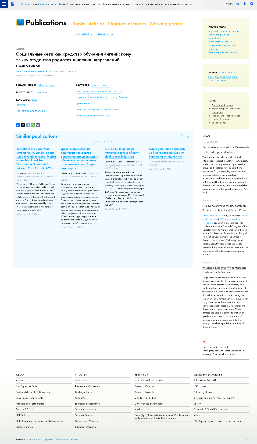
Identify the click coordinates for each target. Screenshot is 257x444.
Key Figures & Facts (26, 386)
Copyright (48, 439)
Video (197, 415)
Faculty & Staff (24, 409)
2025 (233, 72)
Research (141, 374)
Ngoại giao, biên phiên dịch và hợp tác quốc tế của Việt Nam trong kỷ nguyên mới (167, 152)
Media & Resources (208, 374)
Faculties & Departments (29, 397)
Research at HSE (105, 33)
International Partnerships (30, 403)
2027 (221, 72)
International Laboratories (148, 380)
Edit (247, 439)
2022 (223, 76)
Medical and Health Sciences (226, 115)
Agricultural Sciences (222, 105)
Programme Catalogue (87, 386)
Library (197, 403)
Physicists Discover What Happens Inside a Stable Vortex (224, 269)
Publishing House (203, 392)
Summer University (85, 409)
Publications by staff (205, 380)
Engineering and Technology (226, 108)
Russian (34, 100)
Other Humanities (46, 85)
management (215, 45)
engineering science (218, 34)
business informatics (218, 31)
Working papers (166, 24)
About (21, 374)
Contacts (36, 439)
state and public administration (223, 52)
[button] (94, 142)
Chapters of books (127, 24)
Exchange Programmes (87, 403)
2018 (216, 80)
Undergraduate (83, 392)
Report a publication (83, 33)
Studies (81, 374)
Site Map (73, 439)
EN (230, 4)
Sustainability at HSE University (33, 392)
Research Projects (144, 392)
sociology (213, 48)
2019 (210, 80)
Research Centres (144, 386)
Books (78, 24)
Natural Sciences (220, 119)
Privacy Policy (61, 439)
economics (234, 31)
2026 (227, 72)
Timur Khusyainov (211, 215)
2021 (228, 76)
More (223, 80)
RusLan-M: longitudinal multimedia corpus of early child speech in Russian (122, 152)
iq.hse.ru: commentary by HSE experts (214, 397)
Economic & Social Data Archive (211, 409)
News (206, 136)
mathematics (229, 45)
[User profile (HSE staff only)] (244, 4)
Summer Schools (84, 415)
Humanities (217, 112)
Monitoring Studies (145, 397)
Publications (46, 22)
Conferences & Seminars (148, 403)
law (230, 41)
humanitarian (214, 38)
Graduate (80, 397)
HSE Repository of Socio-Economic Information (220, 421)
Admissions (81, 380)
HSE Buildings (23, 415)
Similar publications (37, 136)
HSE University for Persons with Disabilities (39, 421)
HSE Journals (201, 386)
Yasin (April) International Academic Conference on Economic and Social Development (161, 417)
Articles (96, 24)
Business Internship (85, 426)
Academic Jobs (142, 409)
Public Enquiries (24, 426)
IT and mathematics (218, 41)
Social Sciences (219, 122)
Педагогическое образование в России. (35, 71)
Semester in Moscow (86, 421)
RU (226, 4)
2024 (211, 76)
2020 (235, 76)
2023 (217, 76)
